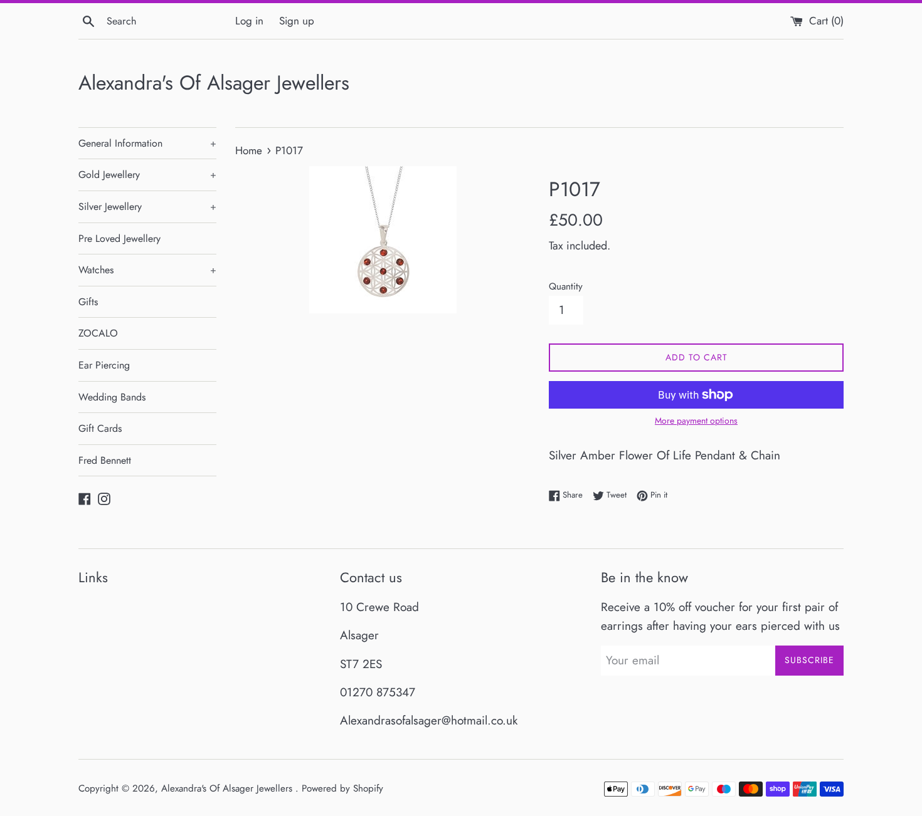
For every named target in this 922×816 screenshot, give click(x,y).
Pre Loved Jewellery (119, 238)
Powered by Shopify (342, 788)
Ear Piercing (104, 365)
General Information (147, 143)
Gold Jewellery (147, 174)
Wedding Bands (112, 397)
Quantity (566, 286)
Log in (249, 20)
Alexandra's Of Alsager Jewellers (213, 83)
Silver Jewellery (147, 206)
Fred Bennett (104, 460)
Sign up (296, 20)
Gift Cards (100, 428)
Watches (147, 270)
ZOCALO (98, 333)
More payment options (696, 420)
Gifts (88, 302)
